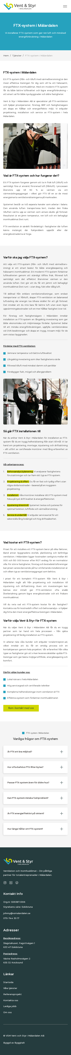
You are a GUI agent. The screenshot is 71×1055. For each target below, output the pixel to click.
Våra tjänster (10, 988)
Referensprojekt (12, 994)
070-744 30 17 (11, 918)
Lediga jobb (10, 1006)
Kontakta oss (10, 1000)
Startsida (8, 982)
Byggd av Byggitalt (14, 1042)
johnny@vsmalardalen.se (16, 913)
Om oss (7, 1012)
